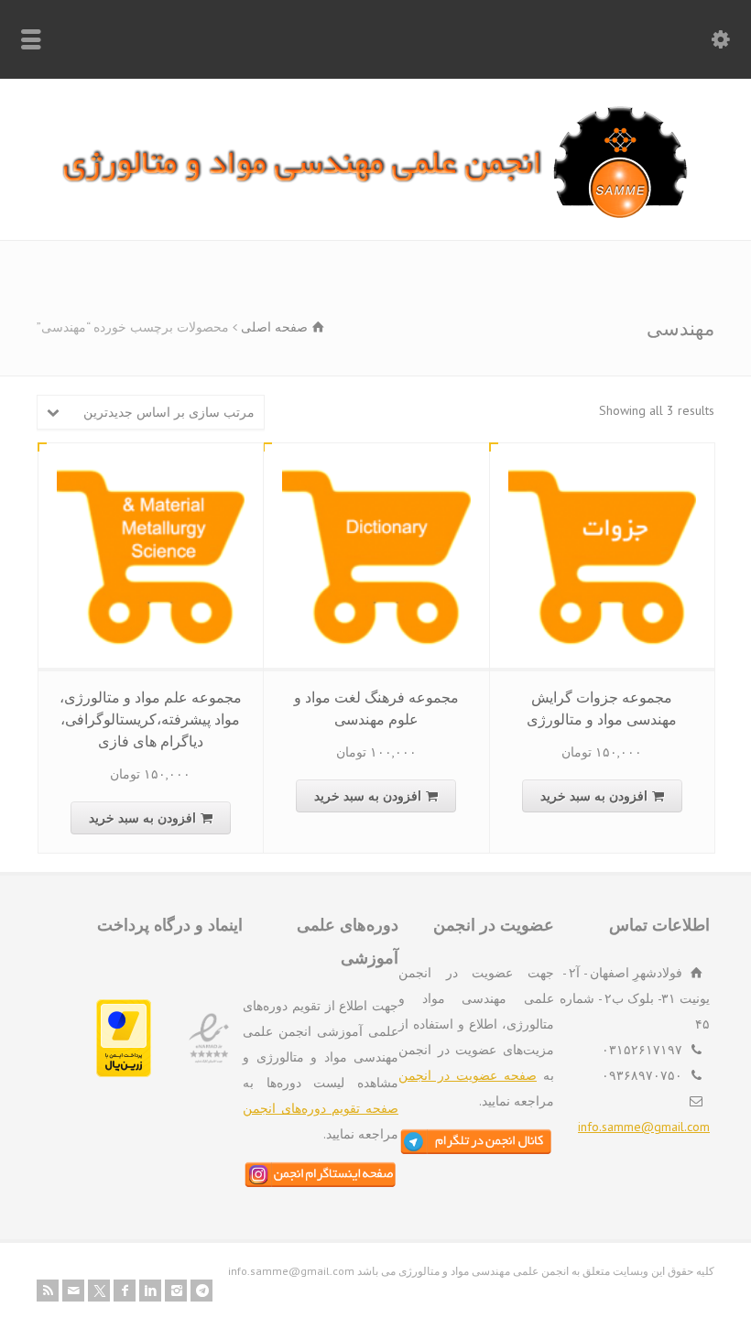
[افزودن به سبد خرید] (588, 464)
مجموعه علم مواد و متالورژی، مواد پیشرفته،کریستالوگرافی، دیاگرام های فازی (151, 719)
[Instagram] (176, 1291)
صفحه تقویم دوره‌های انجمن (320, 1108)
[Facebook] (125, 1291)
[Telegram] (201, 1291)
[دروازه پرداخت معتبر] (123, 1072)
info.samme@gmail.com (644, 1126)
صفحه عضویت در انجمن (467, 1075)
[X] (99, 1291)
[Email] (73, 1291)
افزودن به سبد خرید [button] (594, 796)
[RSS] (48, 1291)
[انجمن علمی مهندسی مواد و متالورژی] (375, 214)
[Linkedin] (150, 1291)
